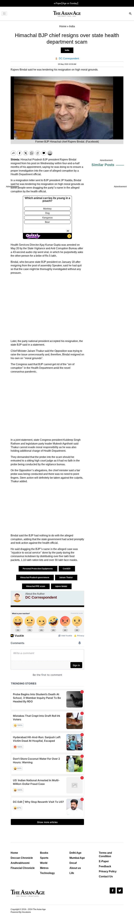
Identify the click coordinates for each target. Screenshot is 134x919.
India (67, 50)
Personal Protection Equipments (38, 569)
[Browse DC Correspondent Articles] (17, 597)
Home (14, 852)
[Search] (130, 13)
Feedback (105, 866)
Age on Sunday (70, 3)
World (43, 863)
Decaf (73, 863)
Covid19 (67, 569)
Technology (47, 873)
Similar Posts (103, 165)
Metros (44, 868)
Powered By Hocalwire (21, 912)
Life (71, 873)
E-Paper (104, 861)
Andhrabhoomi (20, 863)
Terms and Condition (105, 854)
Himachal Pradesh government (35, 577)
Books (44, 852)
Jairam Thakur (66, 577)
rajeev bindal (61, 586)
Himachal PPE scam (36, 586)
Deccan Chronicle (22, 857)
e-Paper (57, 3)
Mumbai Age (77, 857)
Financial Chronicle (23, 868)
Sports (44, 857)
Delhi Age (75, 852)
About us (75, 868)
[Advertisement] (47, 307)
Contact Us (106, 876)
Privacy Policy (108, 871)
